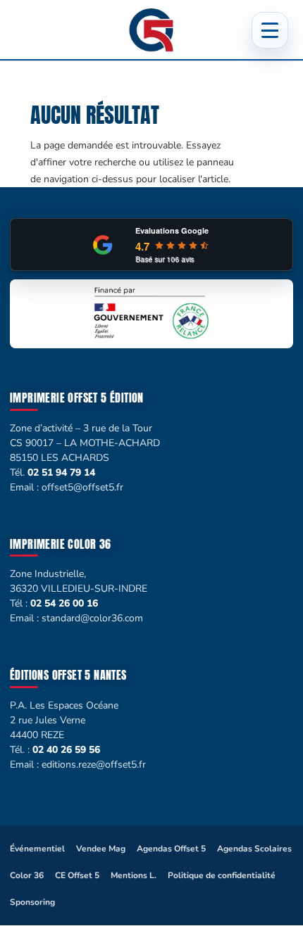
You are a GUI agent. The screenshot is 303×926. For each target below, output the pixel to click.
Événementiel (37, 848)
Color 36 (27, 875)
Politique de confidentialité (222, 875)
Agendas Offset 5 (171, 848)
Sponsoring (32, 902)
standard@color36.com (92, 618)
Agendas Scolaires (254, 848)
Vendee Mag (100, 848)
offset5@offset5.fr (82, 487)
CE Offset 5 (77, 875)
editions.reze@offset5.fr (94, 764)
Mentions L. (133, 875)
